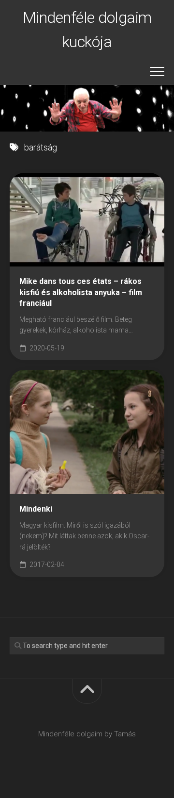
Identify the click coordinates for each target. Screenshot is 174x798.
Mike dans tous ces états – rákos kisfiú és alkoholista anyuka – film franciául (80, 292)
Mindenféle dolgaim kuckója (87, 29)
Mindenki (35, 509)
